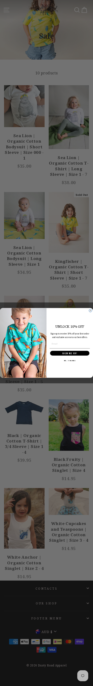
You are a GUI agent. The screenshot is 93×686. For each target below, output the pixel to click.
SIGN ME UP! (69, 353)
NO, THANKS (70, 360)
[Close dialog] (90, 310)
